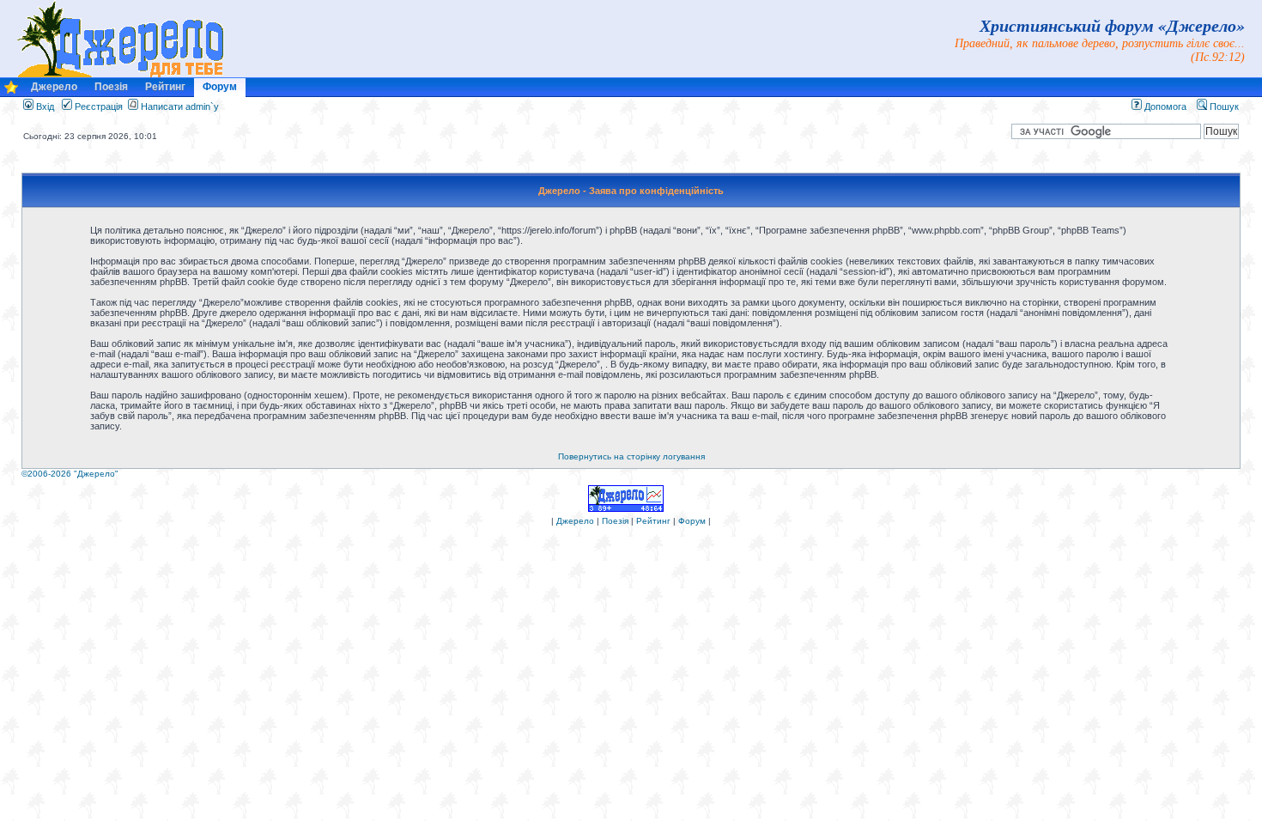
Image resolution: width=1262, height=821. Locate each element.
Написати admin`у (180, 106)
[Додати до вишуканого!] (11, 91)
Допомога (1164, 106)
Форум (220, 87)
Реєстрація (97, 106)
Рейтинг (165, 87)
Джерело (54, 87)
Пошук (1223, 106)
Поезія (111, 87)
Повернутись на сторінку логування (631, 456)
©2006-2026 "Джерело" (69, 473)
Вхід (43, 106)
